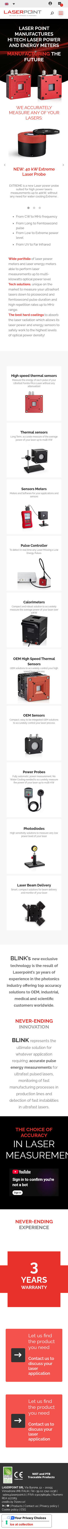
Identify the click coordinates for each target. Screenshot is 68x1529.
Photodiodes (34, 829)
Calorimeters (34, 602)
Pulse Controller (34, 545)
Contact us (31, 1505)
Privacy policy (48, 1505)
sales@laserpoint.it (14, 1494)
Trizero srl (19, 1501)
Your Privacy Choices (30, 1518)
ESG (23, 1509)
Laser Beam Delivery (34, 885)
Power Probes (34, 772)
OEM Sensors (34, 715)
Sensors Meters (34, 489)
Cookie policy (10, 1509)
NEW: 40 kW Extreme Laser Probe (34, 171)
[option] (34, 163)
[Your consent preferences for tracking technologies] (6, 1522)
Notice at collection (19, 1524)
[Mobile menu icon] (60, 13)
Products (16, 1505)
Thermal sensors (34, 432)
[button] (5, 165)
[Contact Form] (18, 1355)
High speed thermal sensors (34, 376)
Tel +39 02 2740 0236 (43, 1491)
